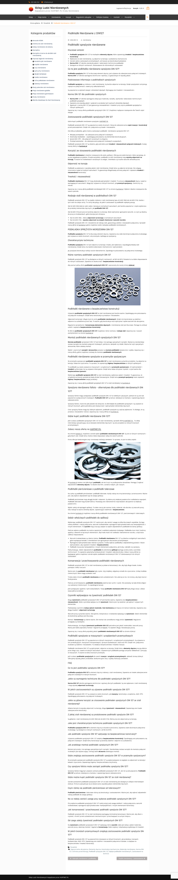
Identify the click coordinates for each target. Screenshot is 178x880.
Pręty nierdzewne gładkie (41, 90)
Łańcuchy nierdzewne (42, 71)
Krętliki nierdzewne (41, 64)
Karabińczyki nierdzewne (43, 61)
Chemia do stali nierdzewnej (42, 44)
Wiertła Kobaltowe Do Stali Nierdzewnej (46, 100)
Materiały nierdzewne (127, 849)
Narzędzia (36, 50)
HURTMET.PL (103, 121)
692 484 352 (35, 2)
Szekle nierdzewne (41, 77)
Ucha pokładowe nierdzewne (44, 80)
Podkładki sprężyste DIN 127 (98, 851)
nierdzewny (87, 40)
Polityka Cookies (102, 17)
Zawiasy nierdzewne (42, 84)
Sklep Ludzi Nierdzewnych (52, 7)
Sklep (31, 17)
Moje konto (42, 17)
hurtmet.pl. (115, 412)
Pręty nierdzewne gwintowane (43, 94)
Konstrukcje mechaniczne (110, 849)
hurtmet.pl (120, 189)
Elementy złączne (95, 849)
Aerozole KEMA (38, 40)
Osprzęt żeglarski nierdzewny (43, 59)
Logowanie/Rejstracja (123, 8)
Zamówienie (56, 17)
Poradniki (128, 17)
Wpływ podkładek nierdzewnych (120, 851)
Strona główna (35, 23)
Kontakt (117, 17)
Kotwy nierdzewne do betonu (43, 47)
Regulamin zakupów (83, 17)
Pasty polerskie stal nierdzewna (43, 87)
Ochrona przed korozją (80, 851)
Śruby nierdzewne (39, 97)
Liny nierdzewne (40, 68)
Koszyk (68, 17)
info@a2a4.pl (48, 2)
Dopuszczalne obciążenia (79, 849)
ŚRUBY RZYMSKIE (40, 74)
